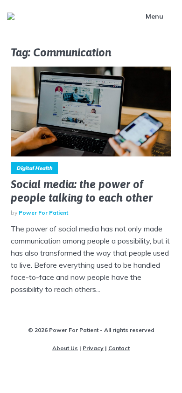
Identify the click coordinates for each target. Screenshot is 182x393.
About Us (65, 348)
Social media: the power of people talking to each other (82, 191)
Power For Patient (43, 212)
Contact (119, 348)
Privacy (93, 348)
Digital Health (34, 168)
